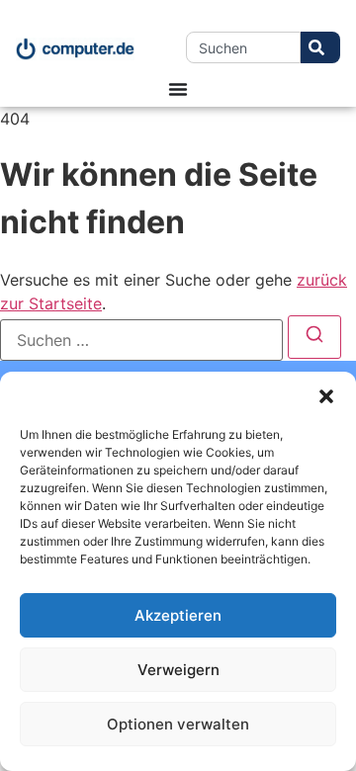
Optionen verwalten (178, 724)
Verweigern (178, 669)
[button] (326, 396)
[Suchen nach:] (141, 340)
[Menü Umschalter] (178, 89)
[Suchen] (314, 337)
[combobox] (243, 47)
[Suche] (320, 47)
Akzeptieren (178, 615)
